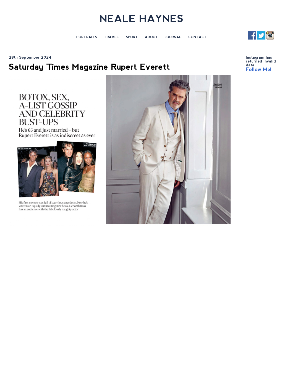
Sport (132, 37)
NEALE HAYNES (142, 18)
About (151, 37)
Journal (173, 37)
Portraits (86, 37)
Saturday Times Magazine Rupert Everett (89, 66)
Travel (111, 37)
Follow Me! (258, 69)
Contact (197, 37)
